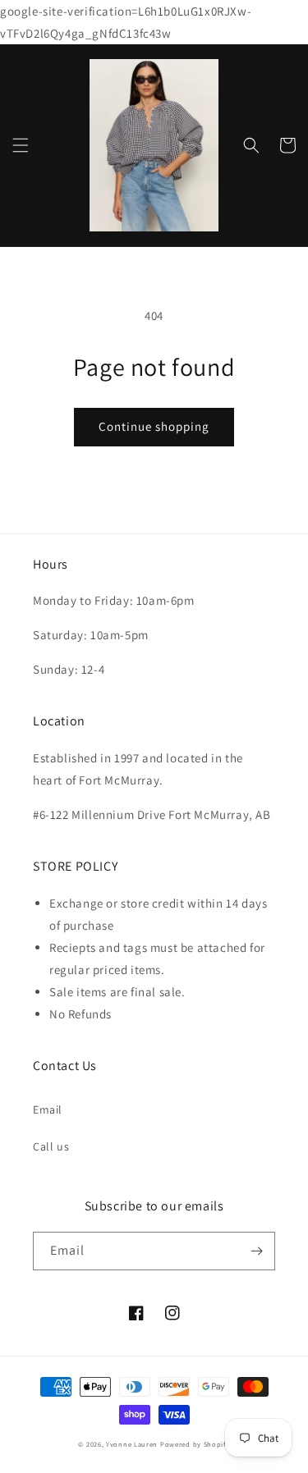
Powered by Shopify (195, 1443)
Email (47, 1109)
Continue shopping (154, 426)
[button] (20, 145)
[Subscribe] (256, 1251)
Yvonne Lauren (132, 1443)
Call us (51, 1146)
